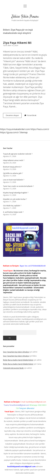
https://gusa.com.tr (9, 132)
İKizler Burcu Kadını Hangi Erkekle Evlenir (18, 360)
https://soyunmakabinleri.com (15, 129)
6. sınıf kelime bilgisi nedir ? (13, 212)
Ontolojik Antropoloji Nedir (13, 368)
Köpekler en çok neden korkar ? (15, 199)
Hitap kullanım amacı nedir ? (13, 160)
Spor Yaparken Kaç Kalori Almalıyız (16, 352)
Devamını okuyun (14, 116)
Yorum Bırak (31, 115)
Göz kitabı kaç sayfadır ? (12, 205)
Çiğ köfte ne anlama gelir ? (13, 173)
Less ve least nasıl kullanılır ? (13, 180)
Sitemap (23, 132)
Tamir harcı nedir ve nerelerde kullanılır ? (18, 186)
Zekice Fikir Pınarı (25, 16)
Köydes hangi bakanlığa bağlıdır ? (15, 193)
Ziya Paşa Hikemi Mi (17, 43)
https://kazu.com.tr (39, 129)
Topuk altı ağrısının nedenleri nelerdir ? (17, 154)
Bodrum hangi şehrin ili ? (12, 167)
